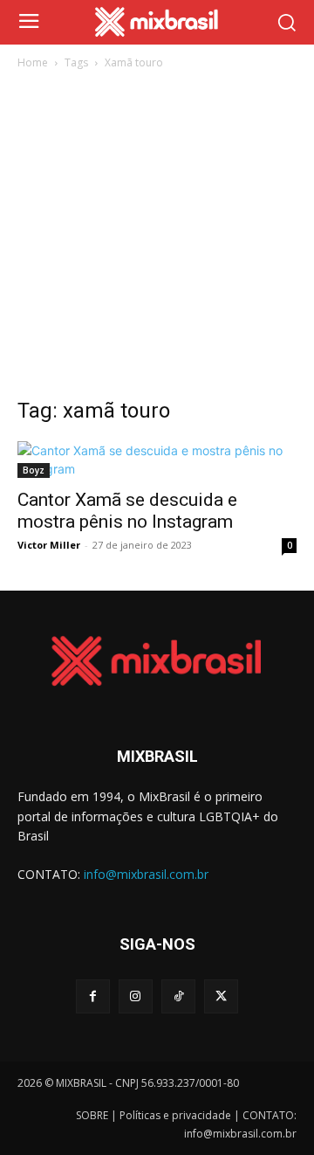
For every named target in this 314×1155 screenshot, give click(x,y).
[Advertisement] (157, 238)
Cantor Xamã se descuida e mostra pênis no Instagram (127, 510)
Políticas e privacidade (175, 1115)
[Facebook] (93, 996)
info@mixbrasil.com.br (146, 874)
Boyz (33, 470)
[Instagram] (136, 996)
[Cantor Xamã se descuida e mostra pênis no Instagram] (157, 459)
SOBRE (92, 1115)
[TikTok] (178, 996)
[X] (221, 996)
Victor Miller (48, 544)
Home (32, 62)
